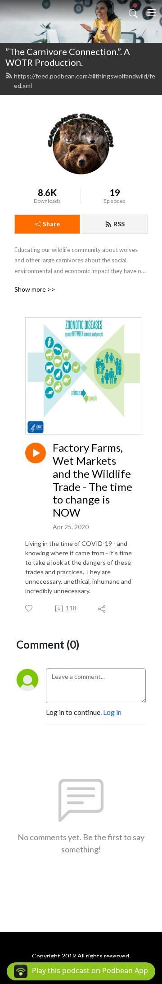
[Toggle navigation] (151, 12)
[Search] (133, 13)
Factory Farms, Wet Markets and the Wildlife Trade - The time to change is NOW (92, 480)
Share (51, 224)
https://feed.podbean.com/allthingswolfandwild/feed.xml (84, 80)
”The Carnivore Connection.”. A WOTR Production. (67, 57)
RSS (119, 224)
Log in (112, 712)
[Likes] (29, 608)
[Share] (102, 608)
